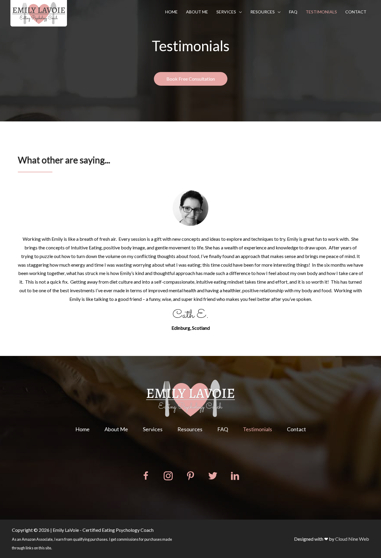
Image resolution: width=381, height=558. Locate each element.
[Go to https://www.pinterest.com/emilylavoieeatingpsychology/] (190, 476)
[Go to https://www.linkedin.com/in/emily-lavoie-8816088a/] (235, 476)
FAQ (293, 11)
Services (226, 11)
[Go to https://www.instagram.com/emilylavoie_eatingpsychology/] (168, 476)
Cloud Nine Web (352, 539)
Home (171, 11)
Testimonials (321, 11)
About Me (197, 11)
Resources (262, 11)
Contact (355, 11)
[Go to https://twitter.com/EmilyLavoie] (212, 476)
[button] (190, 79)
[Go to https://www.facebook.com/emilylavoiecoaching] (145, 476)
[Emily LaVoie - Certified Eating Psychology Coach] (38, 12)
